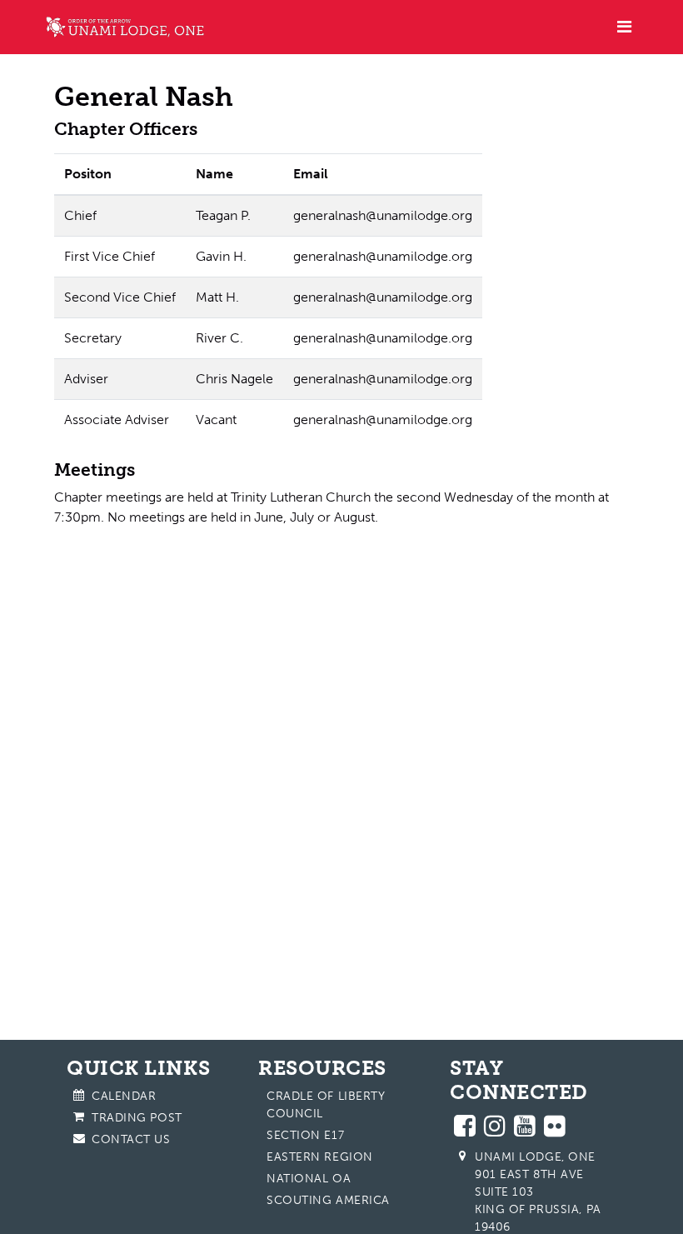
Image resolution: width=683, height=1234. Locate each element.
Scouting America (328, 1200)
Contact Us (131, 1139)
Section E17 (305, 1135)
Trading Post (137, 1118)
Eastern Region (320, 1157)
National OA (309, 1179)
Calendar (124, 1096)
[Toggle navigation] (624, 26)
